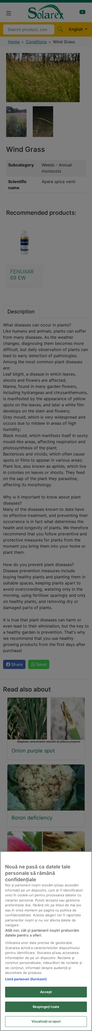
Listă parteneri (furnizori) (26, 979)
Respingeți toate (46, 1007)
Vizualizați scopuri (46, 1021)
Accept (46, 992)
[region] (46, 941)
